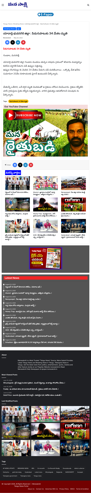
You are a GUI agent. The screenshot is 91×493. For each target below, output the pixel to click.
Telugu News (7, 24)
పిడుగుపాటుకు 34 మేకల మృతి (18, 101)
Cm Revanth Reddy (54, 468)
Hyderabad (28, 472)
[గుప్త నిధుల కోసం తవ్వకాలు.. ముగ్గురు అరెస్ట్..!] (17, 204)
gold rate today (17, 472)
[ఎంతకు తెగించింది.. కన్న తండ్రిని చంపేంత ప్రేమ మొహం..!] (73, 204)
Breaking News (18, 24)
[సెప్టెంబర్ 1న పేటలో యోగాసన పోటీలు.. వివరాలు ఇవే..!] (17, 183)
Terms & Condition (82, 489)
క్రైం (19, 29)
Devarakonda (67, 468)
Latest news (38, 472)
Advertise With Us (51, 489)
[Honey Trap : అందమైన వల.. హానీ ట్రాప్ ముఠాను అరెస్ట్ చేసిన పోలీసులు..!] (45, 204)
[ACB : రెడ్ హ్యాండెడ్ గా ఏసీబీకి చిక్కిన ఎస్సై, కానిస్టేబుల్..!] (45, 226)
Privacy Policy (64, 489)
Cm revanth (41, 468)
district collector (79, 468)
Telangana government (10, 476)
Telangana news (25, 476)
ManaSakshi (7, 38)
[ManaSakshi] (17, 5)
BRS (33, 468)
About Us (31, 489)
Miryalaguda (49, 472)
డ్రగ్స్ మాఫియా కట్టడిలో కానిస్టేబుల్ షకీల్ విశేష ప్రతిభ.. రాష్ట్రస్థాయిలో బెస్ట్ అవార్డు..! (17, 237)
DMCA (72, 489)
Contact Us (40, 489)
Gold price (6, 472)
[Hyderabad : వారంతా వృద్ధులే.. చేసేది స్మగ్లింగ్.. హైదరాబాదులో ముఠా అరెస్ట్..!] (73, 226)
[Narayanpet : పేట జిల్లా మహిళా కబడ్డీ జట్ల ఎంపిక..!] (73, 183)
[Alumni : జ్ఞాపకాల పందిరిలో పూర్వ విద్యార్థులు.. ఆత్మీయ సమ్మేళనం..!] (45, 183)
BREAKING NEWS (23, 468)
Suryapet (80, 472)
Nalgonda (59, 472)
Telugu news (38, 476)
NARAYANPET (69, 472)
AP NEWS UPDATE (9, 468)
